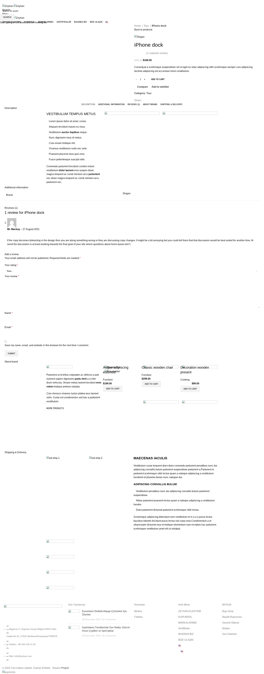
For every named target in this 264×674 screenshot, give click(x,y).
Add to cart (158, 79)
